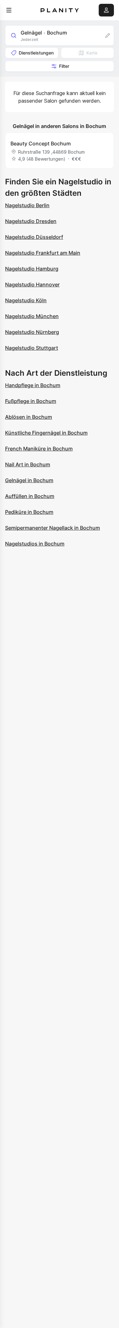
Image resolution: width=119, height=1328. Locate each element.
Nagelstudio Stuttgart (31, 348)
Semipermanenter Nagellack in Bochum (52, 528)
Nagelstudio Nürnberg (32, 332)
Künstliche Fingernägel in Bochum (46, 433)
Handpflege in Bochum (32, 385)
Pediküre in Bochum (29, 512)
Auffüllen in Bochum (29, 496)
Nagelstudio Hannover (32, 284)
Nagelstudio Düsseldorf (34, 237)
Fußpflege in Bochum (30, 401)
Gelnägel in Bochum (29, 480)
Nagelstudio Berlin (27, 205)
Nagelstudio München (32, 316)
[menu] (9, 10)
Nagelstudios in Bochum (34, 543)
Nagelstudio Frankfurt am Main (42, 253)
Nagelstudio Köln (26, 300)
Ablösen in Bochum (28, 417)
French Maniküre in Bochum (39, 448)
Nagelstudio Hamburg (31, 268)
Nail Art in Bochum (27, 464)
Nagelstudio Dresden (30, 221)
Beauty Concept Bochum (40, 143)
